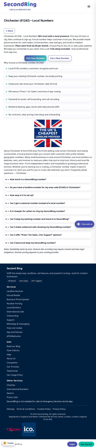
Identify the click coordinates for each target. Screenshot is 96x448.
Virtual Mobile (13, 295)
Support (10, 319)
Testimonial (12, 370)
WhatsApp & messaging (18, 323)
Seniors (10, 393)
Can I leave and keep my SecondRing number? (33, 242)
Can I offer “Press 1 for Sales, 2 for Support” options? (36, 234)
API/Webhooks (14, 336)
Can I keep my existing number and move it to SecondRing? (39, 219)
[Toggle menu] (89, 6)
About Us (11, 358)
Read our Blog (13, 346)
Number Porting (14, 303)
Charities (11, 385)
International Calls (15, 311)
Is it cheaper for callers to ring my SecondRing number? (37, 211)
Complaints (12, 362)
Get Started (86, 444)
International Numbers (17, 389)
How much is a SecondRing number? (28, 179)
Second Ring (14, 268)
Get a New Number (59, 58)
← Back (9, 30)
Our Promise (13, 366)
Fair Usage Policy (15, 375)
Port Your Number (35, 58)
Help (9, 354)
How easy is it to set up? (22, 195)
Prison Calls (12, 397)
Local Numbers (14, 307)
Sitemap (10, 409)
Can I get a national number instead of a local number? (37, 203)
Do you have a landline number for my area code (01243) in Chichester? (45, 187)
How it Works (13, 350)
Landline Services (15, 291)
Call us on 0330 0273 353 (20, 9)
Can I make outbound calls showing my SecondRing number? (40, 227)
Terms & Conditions (25, 409)
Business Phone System (18, 299)
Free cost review (14, 328)
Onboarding (12, 315)
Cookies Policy (44, 409)
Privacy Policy (59, 409)
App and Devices (14, 332)
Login (72, 444)
